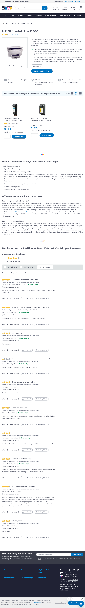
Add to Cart (19, 136)
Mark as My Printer (42, 71)
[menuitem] (72, 93)
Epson (12, 15)
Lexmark (39, 15)
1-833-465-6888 (68, 1)
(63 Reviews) (13, 34)
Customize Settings (60, 603)
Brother (20, 15)
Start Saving (77, 554)
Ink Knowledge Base (22, 212)
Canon (29, 15)
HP (5, 15)
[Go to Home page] (7, 8)
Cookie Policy (37, 602)
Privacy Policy (75, 558)
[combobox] (30, 8)
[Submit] (44, 8)
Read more (37, 66)
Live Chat (78, 1)
